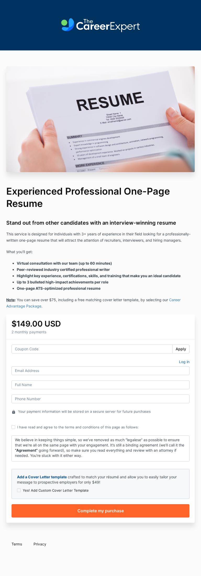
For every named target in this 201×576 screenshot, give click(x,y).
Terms (17, 544)
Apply (181, 349)
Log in (184, 361)
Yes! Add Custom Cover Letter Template (56, 490)
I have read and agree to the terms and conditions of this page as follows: (78, 427)
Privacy (40, 544)
